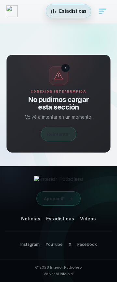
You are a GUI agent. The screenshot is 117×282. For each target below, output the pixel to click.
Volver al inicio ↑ (59, 274)
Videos (88, 218)
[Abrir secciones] (102, 11)
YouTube (54, 244)
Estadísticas (60, 218)
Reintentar (58, 134)
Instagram (30, 244)
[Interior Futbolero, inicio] (58, 181)
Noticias (30, 218)
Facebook (87, 244)
